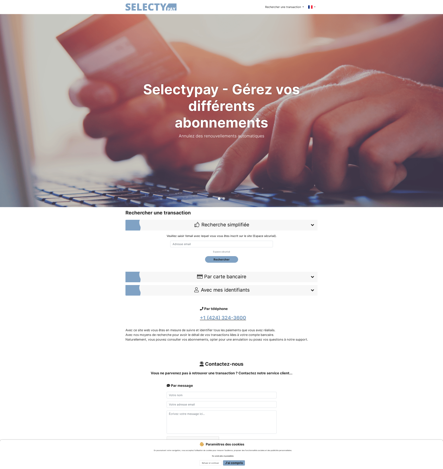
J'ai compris (234, 463)
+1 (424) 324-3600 (223, 318)
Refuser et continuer (210, 463)
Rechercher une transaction (283, 7)
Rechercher (222, 259)
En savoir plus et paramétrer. (223, 456)
